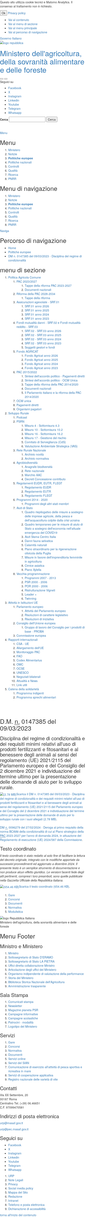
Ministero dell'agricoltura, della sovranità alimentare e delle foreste (42, 61)
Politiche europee (19, 252)
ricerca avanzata (11, 129)
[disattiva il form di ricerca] (5, 78)
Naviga (4, 231)
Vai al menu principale (22, 28)
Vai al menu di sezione (23, 24)
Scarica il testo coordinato (44, 886)
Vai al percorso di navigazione (27, 32)
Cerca (4, 119)
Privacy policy (17, 13)
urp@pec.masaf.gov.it (14, 1129)
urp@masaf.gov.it (11, 1123)
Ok (3, 13)
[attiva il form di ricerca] (1, 78)
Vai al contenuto (18, 20)
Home (12, 248)
